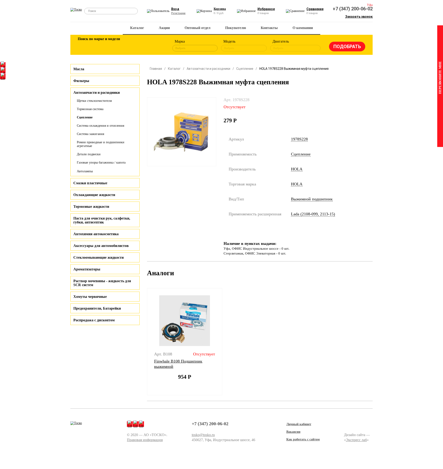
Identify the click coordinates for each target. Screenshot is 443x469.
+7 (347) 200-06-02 (353, 9)
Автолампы (85, 171)
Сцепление (85, 117)
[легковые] (83, 45)
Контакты (269, 28)
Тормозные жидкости (91, 206)
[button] (144, 342)
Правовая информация (145, 440)
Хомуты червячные (90, 297)
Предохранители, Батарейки (97, 308)
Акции (164, 28)
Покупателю (235, 28)
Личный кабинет (298, 424)
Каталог (137, 28)
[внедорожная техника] (143, 45)
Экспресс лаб (356, 440)
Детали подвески (89, 154)
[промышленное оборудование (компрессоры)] (158, 45)
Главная (156, 68)
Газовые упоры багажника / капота (101, 162)
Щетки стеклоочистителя (94, 101)
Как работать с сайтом (303, 439)
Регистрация (178, 13)
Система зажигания (90, 134)
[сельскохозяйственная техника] (128, 45)
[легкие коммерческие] (98, 45)
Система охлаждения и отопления (100, 125)
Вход (175, 9)
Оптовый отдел (197, 28)
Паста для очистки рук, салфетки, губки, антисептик (101, 220)
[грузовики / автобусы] (113, 45)
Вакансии (293, 432)
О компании (303, 28)
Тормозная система (90, 109)
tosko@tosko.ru (203, 435)
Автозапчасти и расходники (208, 68)
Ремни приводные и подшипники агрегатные (100, 144)
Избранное (266, 9)
